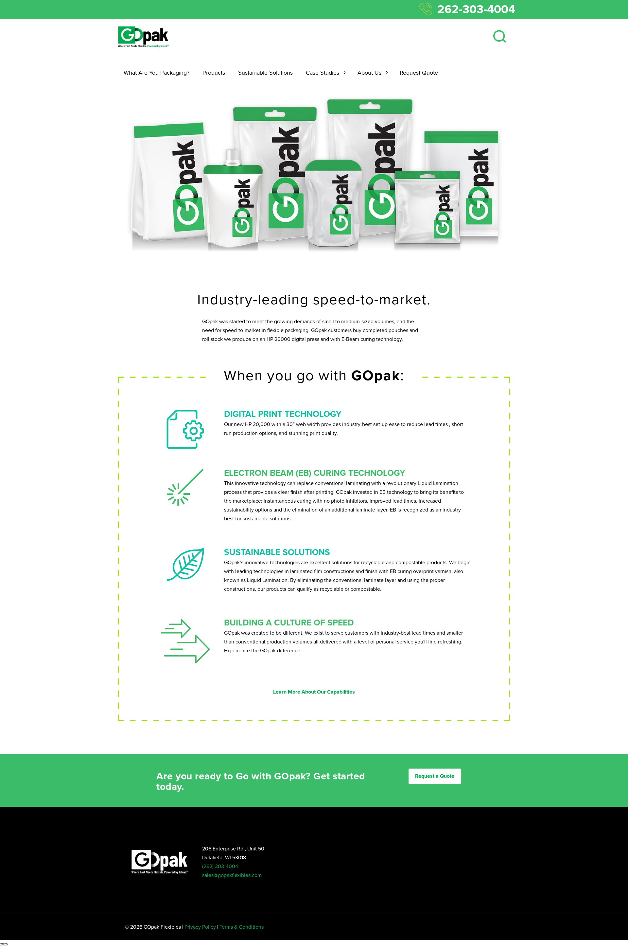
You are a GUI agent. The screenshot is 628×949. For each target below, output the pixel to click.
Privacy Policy (200, 927)
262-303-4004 (476, 9)
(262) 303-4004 (220, 866)
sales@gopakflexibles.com (232, 875)
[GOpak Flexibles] (143, 37)
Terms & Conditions (241, 927)
